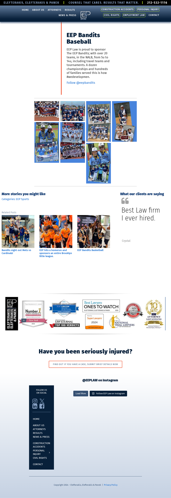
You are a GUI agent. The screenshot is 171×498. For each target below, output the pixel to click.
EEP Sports (22, 199)
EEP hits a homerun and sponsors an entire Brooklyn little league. (55, 253)
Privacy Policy (110, 485)
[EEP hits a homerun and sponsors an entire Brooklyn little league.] (55, 216)
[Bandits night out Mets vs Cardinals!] (18, 216)
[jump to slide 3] (147, 241)
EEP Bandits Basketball (90, 250)
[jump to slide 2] (144, 241)
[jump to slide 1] (140, 241)
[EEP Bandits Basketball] (93, 216)
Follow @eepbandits (81, 83)
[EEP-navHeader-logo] (85, 12)
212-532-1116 (157, 3)
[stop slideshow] (150, 241)
